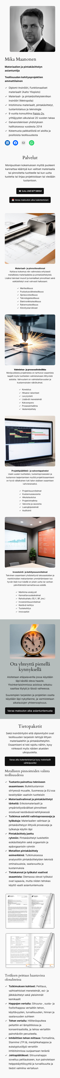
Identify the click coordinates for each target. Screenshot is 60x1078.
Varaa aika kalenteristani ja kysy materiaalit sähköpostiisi (30, 761)
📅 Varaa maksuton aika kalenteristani (30, 200)
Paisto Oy (38, 113)
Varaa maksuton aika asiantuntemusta (30, 710)
